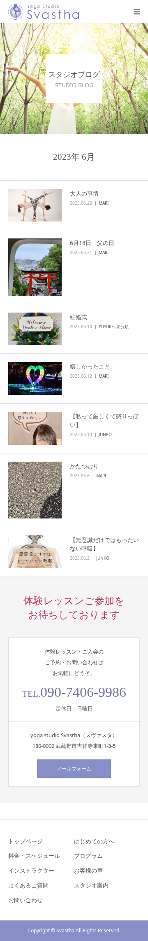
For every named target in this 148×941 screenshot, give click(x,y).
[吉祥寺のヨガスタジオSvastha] (43, 11)
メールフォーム (74, 768)
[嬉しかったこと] (35, 378)
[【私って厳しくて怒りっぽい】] (35, 428)
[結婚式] (35, 329)
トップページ (25, 841)
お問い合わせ (25, 900)
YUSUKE (106, 326)
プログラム (88, 855)
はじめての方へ (94, 841)
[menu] (136, 11)
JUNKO (105, 434)
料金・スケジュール (34, 855)
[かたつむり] (35, 490)
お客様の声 (88, 870)
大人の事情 (84, 193)
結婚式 (78, 317)
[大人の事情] (35, 205)
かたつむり (84, 466)
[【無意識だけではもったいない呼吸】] (35, 551)
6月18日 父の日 (95, 243)
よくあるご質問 (28, 885)
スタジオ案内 (91, 885)
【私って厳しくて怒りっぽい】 (104, 420)
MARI (104, 203)
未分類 (122, 326)
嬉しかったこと (90, 366)
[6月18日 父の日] (35, 266)
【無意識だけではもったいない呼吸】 (104, 544)
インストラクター (31, 870)
